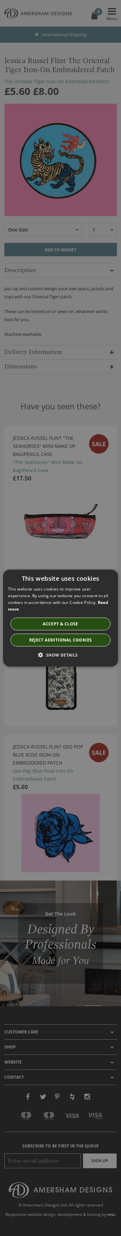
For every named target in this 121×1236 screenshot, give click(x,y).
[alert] (60, 618)
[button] (60, 654)
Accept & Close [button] (60, 623)
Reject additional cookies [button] (60, 639)
